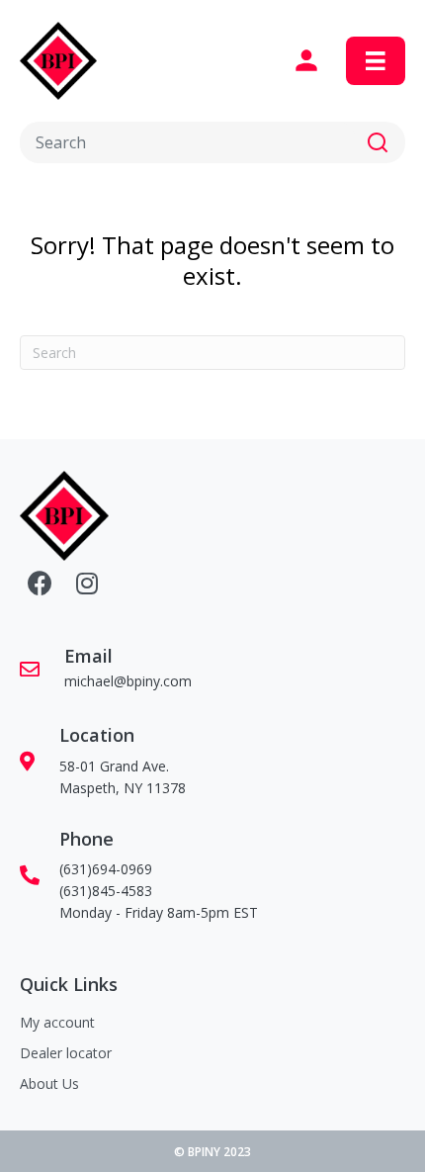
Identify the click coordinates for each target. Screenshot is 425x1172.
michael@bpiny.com (128, 681)
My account (57, 1022)
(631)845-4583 (105, 890)
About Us (49, 1083)
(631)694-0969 (105, 868)
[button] (377, 142)
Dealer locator (66, 1052)
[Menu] (375, 61)
